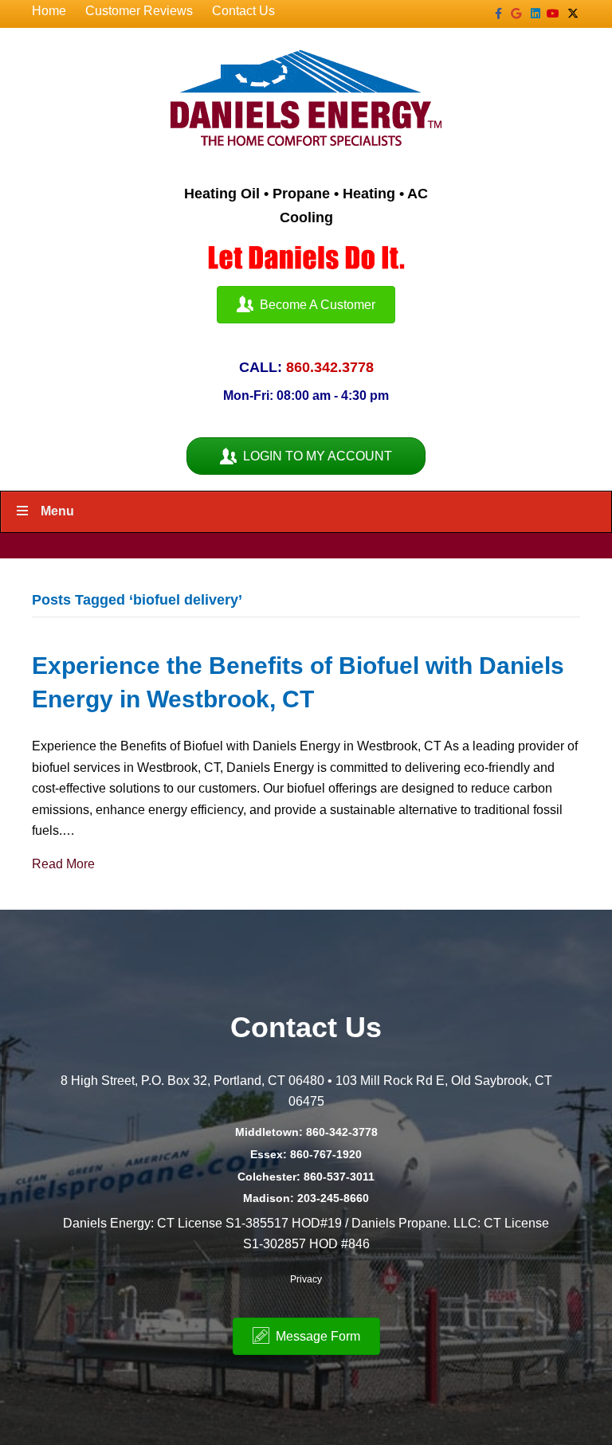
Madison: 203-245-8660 (306, 1198)
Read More (63, 864)
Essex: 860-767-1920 (306, 1154)
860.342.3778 (330, 367)
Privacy (306, 1279)
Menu (57, 511)
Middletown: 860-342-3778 (306, 1132)
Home (49, 11)
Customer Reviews (139, 11)
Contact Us (243, 11)
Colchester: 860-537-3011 (306, 1176)
